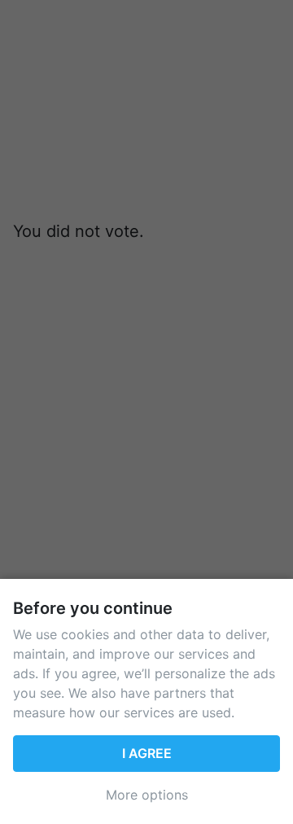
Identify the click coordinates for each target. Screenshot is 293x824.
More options (147, 795)
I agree (147, 753)
